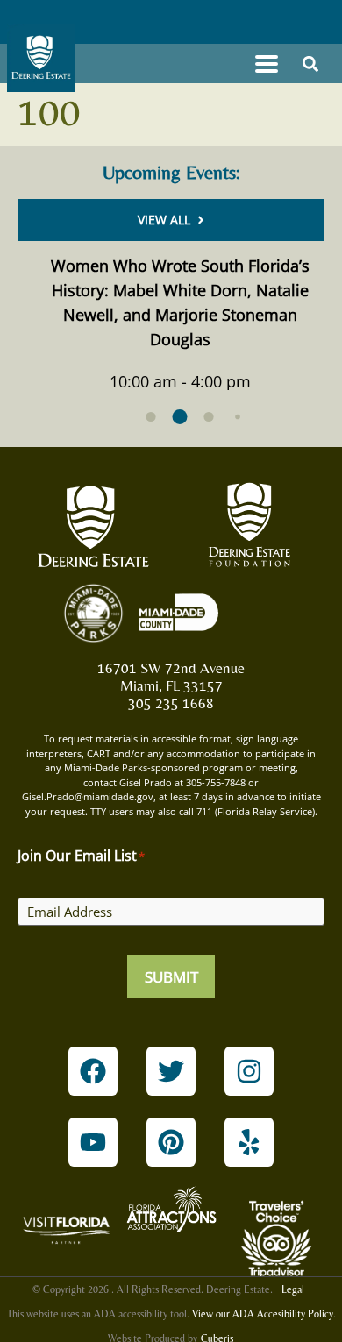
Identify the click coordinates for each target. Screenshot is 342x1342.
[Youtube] (93, 1142)
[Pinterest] (171, 1142)
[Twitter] (171, 1071)
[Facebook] (93, 1071)
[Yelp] (249, 1142)
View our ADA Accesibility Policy (262, 1314)
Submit (171, 977)
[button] (266, 63)
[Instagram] (249, 1071)
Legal (292, 1289)
